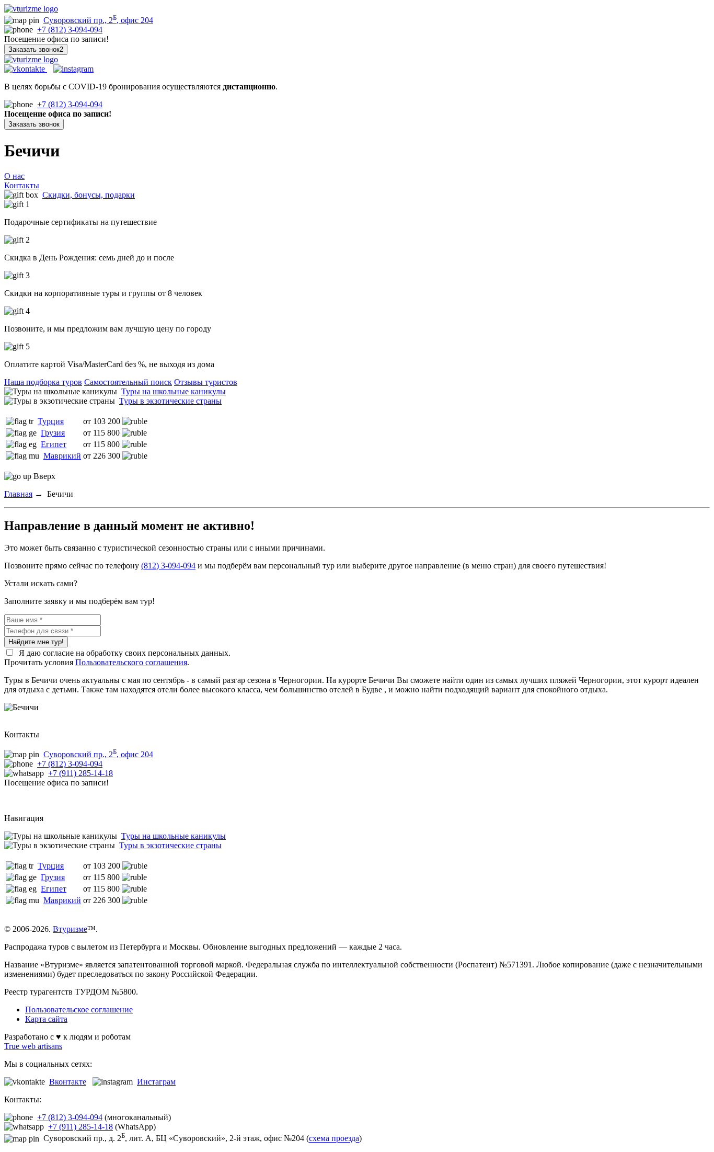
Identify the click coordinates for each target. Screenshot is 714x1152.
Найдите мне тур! (36, 642)
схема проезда (334, 1138)
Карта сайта (46, 1018)
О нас (14, 176)
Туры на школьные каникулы (173, 391)
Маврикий (62, 455)
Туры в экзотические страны (170, 400)
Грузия (53, 432)
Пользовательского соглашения (131, 662)
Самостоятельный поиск (128, 382)
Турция (51, 421)
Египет (53, 444)
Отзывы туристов (205, 382)
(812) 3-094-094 (168, 565)
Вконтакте (67, 1081)
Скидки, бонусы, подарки (88, 194)
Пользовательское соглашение (79, 1009)
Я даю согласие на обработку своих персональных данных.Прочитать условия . (117, 657)
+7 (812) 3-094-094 (69, 29)
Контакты (21, 185)
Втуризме (70, 929)
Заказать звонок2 (35, 49)
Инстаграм (156, 1081)
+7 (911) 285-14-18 (80, 773)
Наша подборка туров (43, 382)
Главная (18, 493)
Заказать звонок (34, 124)
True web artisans (33, 1046)
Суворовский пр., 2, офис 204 (98, 20)
